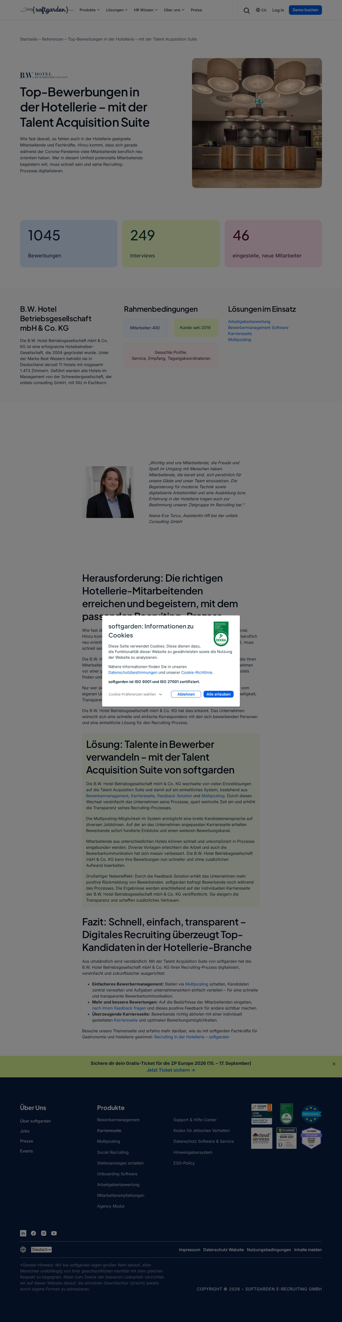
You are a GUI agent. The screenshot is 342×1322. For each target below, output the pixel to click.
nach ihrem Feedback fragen (119, 1008)
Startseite (29, 39)
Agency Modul (110, 1206)
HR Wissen (143, 10)
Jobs (25, 1130)
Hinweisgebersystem (193, 1152)
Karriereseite (240, 333)
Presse (26, 1140)
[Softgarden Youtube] (54, 1233)
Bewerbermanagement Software (258, 327)
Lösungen (115, 10)
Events (26, 1150)
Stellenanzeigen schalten (120, 1163)
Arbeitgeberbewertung (249, 321)
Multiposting (239, 339)
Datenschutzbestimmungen (132, 672)
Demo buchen (305, 10)
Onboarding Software (117, 1173)
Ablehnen (186, 694)
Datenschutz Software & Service (204, 1141)
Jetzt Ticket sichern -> (171, 1070)
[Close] (333, 1063)
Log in (278, 10)
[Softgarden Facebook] (33, 1233)
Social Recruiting (113, 1152)
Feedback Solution (174, 795)
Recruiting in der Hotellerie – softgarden (191, 1036)
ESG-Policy (184, 1163)
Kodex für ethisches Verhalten (202, 1130)
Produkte (88, 10)
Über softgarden (35, 1120)
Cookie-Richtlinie (196, 672)
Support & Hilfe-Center (195, 1119)
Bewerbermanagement (107, 795)
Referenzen (52, 39)
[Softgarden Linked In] (23, 1233)
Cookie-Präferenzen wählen (132, 694)
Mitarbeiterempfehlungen (120, 1195)
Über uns (172, 10)
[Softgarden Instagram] (44, 1233)
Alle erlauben (219, 694)
